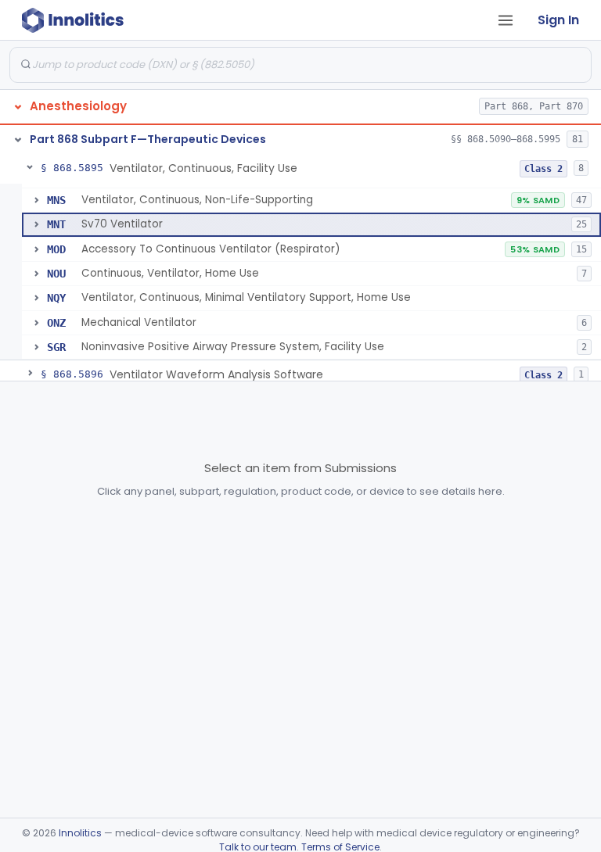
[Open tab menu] (505, 20)
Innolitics (80, 832)
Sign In (558, 20)
